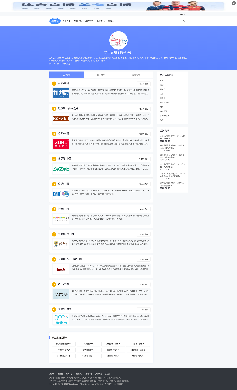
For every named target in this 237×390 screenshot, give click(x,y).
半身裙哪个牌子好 (64, 356)
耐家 (60, 83)
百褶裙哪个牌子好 (113, 356)
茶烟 (162, 94)
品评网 (52, 374)
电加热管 (163, 111)
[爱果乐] (61, 319)
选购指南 (136, 74)
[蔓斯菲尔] (61, 244)
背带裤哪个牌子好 (88, 356)
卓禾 (60, 133)
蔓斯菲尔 (63, 233)
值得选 (111, 21)
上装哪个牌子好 (88, 344)
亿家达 (62, 158)
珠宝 (162, 81)
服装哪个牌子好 (113, 350)
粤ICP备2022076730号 (115, 384)
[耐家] (61, 93)
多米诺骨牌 (164, 115)
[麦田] (61, 294)
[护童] (61, 219)
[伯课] (61, 194)
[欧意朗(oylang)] (61, 118)
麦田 (60, 284)
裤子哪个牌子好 (88, 350)
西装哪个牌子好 (64, 350)
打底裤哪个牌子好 (138, 350)
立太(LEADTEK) (67, 258)
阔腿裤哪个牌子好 (113, 344)
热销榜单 (101, 74)
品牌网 (182, 14)
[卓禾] (61, 144)
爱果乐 (62, 309)
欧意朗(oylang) (66, 108)
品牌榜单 (78, 21)
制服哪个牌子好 (138, 344)
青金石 (162, 89)
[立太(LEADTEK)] (61, 269)
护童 (60, 208)
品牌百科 (101, 21)
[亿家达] (61, 169)
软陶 (162, 120)
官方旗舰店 (143, 84)
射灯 (162, 107)
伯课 (60, 183)
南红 (162, 85)
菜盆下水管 (164, 102)
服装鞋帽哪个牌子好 (63, 344)
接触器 (162, 98)
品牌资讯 (89, 21)
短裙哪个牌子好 (138, 356)
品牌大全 (66, 21)
